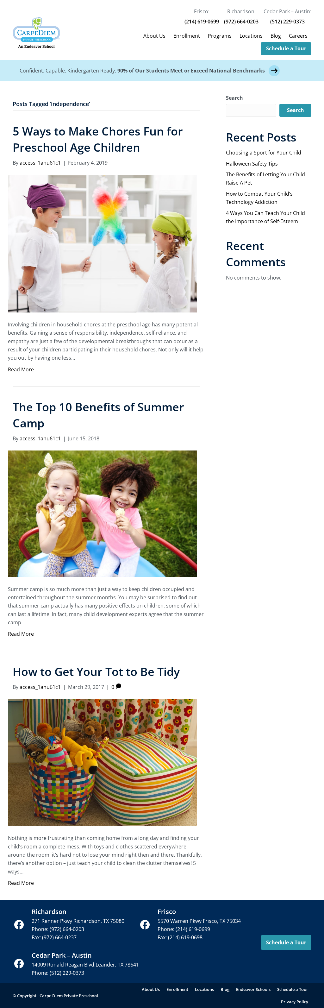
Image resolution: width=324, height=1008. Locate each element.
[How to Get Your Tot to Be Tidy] (102, 762)
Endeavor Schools (253, 989)
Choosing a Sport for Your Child (263, 152)
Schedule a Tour (286, 48)
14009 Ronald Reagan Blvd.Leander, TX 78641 (85, 964)
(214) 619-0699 (201, 21)
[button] (19, 924)
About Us (154, 35)
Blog (276, 35)
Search (234, 97)
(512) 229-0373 (287, 21)
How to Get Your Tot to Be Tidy (96, 671)
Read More (21, 369)
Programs (220, 35)
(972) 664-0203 (241, 21)
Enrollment (186, 35)
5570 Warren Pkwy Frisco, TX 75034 (199, 920)
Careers (298, 35)
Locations (251, 35)
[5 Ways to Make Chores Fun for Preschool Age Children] (102, 243)
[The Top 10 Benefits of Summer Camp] (102, 513)
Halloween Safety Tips (252, 163)
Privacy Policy (294, 1002)
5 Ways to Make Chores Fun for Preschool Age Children (98, 139)
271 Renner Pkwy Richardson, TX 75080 (78, 920)
